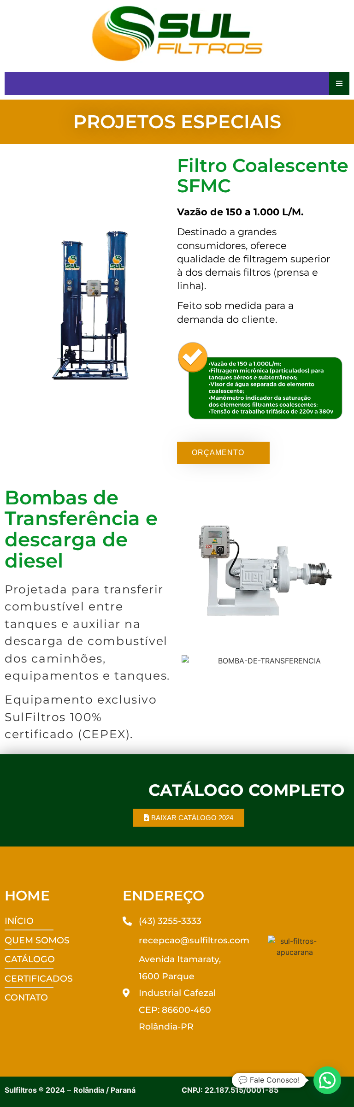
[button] (327, 1080)
